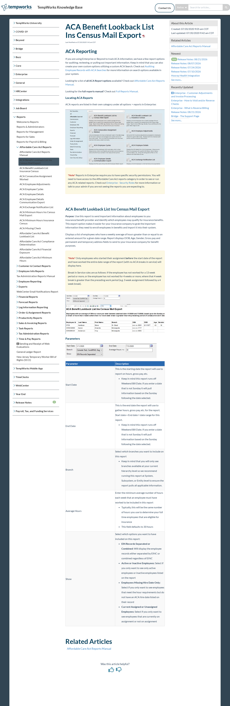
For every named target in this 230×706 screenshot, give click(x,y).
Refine (180, 7)
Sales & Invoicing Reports (33, 322)
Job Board (21, 108)
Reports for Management (30, 131)
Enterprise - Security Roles (120, 182)
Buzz (18, 57)
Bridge (19, 48)
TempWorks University (29, 22)
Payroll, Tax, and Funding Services (34, 411)
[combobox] (205, 7)
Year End (21, 394)
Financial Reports (28, 296)
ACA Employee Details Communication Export (32, 201)
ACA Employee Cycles (31, 189)
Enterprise (22, 74)
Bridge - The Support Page (185, 116)
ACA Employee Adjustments (35, 184)
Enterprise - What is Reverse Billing (190, 107)
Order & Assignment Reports (35, 312)
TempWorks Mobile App (29, 368)
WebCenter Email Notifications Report (37, 291)
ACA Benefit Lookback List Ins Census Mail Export (36, 161)
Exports (23, 286)
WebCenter (22, 385)
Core (18, 65)
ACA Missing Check (30, 228)
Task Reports (26, 328)
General (20, 82)
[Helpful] (111, 670)
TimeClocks (22, 376)
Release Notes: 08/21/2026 (189, 59)
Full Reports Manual (127, 91)
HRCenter (21, 91)
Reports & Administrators (30, 126)
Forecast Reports (28, 302)
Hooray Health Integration (185, 75)
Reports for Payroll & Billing (31, 141)
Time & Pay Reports (30, 338)
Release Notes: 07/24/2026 (186, 67)
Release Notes (35, 402)
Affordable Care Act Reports (35, 146)
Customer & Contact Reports (35, 265)
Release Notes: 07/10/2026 (186, 71)
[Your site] (17, 4)
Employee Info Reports (31, 271)
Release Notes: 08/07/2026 (186, 63)
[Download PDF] (143, 35)
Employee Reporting (30, 281)
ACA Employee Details (32, 194)
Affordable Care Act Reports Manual (89, 648)
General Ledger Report (29, 351)
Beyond (20, 39)
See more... (176, 79)
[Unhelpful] (118, 670)
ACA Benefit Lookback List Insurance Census (34, 169)
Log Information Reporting (33, 307)
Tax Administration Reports (34, 333)
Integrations (22, 99)
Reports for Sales (26, 136)
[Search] (226, 7)
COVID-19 (22, 31)
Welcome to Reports (28, 121)
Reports (21, 116)
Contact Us (164, 7)
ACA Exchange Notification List (36, 207)
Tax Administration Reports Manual (36, 276)
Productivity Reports (30, 317)
